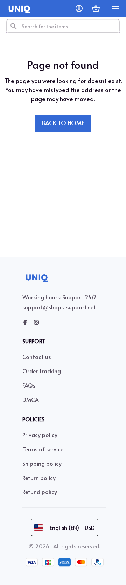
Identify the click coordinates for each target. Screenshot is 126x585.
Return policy (39, 477)
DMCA (30, 399)
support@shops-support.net (59, 307)
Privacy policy (39, 434)
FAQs (28, 385)
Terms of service (42, 449)
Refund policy (39, 491)
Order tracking (41, 371)
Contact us (36, 356)
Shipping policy (42, 463)
